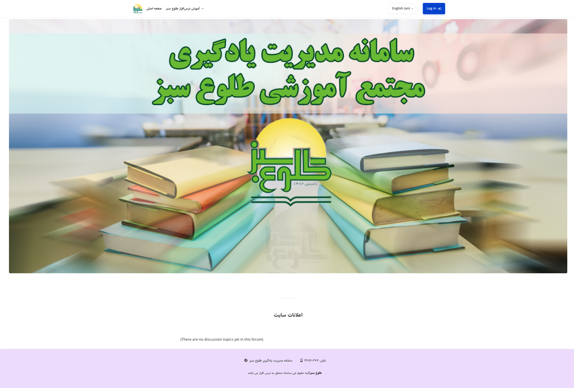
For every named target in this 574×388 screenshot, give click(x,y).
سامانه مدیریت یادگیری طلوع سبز (270, 360)
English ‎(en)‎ (401, 8)
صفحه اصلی (154, 8)
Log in (431, 8)
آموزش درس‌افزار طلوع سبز (183, 8)
